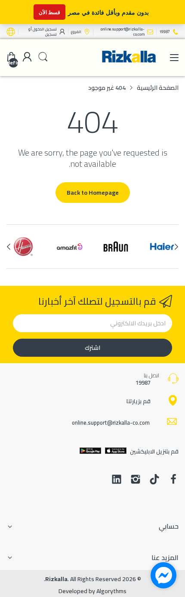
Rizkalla (56, 579)
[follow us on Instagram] (135, 480)
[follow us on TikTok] (154, 480)
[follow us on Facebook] (173, 480)
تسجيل (51, 34)
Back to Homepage (93, 192)
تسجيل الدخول (44, 29)
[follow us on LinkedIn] (116, 480)
